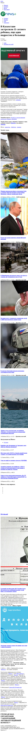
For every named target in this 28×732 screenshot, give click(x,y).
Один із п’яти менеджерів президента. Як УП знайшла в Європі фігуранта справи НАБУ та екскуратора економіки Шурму (13, 477)
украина (19, 127)
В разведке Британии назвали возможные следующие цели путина (12, 371)
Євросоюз (6, 22)
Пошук (2, 2)
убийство (13, 127)
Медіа (5, 8)
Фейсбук (13, 123)
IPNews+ (3, 669)
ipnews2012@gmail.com (15, 687)
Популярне (7, 9)
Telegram (3, 124)
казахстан (7, 127)
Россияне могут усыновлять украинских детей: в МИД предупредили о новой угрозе (14, 319)
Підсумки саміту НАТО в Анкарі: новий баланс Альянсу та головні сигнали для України (14, 453)
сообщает (18, 100)
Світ (5, 21)
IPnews (10, 673)
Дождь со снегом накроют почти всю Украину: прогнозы (13, 118)
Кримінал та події (8, 44)
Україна (6, 20)
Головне (6, 6)
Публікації (4, 514)
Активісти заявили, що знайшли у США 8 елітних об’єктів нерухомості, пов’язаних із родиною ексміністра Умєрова (13, 468)
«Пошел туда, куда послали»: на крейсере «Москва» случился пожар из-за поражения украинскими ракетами (13, 432)
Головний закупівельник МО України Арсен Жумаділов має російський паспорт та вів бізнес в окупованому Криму (13, 590)
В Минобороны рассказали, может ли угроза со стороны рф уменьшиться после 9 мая (14, 276)
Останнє (6, 442)
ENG (2, 1)
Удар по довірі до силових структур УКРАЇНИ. (14, 460)
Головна (6, 18)
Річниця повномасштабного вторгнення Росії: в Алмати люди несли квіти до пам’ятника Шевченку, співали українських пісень (13, 193)
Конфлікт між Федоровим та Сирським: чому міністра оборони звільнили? (13, 446)
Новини (6, 5)
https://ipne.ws (19, 673)
